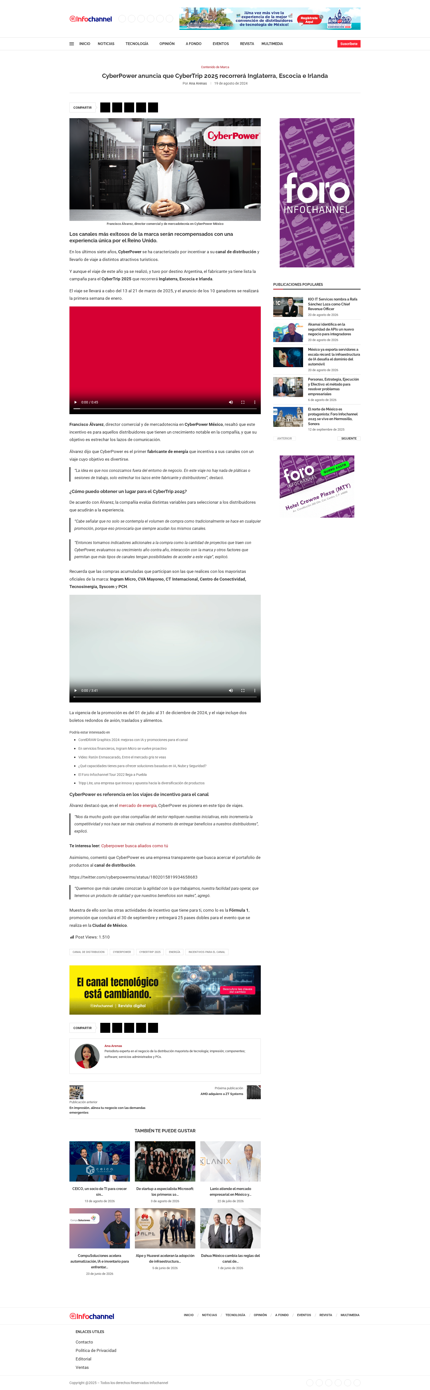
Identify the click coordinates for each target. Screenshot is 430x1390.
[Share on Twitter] (117, 107)
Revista (247, 44)
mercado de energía (138, 805)
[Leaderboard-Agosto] (270, 9)
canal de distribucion (89, 952)
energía (174, 952)
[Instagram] (141, 18)
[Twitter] (131, 18)
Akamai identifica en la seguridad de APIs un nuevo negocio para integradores (331, 329)
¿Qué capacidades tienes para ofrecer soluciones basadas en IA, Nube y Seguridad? (142, 766)
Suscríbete (349, 44)
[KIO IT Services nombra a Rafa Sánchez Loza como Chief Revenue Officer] (288, 307)
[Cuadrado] (317, 457)
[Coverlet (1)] (317, 120)
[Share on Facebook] (105, 107)
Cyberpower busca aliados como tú (134, 845)
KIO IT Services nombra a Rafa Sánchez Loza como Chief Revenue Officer (332, 304)
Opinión (167, 44)
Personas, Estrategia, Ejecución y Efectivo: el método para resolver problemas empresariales (333, 386)
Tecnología (137, 44)
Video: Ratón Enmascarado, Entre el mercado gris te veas (122, 757)
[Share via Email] (153, 107)
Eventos (221, 44)
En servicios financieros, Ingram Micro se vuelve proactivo (122, 748)
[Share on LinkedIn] (129, 107)
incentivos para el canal (207, 952)
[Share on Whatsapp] (141, 107)
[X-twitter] (319, 1382)
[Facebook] (122, 18)
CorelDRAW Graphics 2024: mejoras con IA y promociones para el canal (133, 740)
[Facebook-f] (309, 1382)
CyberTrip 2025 (150, 952)
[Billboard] (165, 967)
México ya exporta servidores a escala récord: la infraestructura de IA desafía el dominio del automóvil (334, 357)
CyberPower (122, 952)
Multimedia (272, 44)
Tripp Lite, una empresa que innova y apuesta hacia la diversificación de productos (141, 783)
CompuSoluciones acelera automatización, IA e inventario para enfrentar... (99, 1261)
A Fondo (194, 44)
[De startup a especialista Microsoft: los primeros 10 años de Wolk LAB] (165, 1161)
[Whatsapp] (169, 18)
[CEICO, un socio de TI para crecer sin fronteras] (99, 1161)
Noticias (106, 44)
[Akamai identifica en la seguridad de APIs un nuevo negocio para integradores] (288, 332)
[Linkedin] (150, 18)
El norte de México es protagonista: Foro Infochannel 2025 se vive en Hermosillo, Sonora (333, 416)
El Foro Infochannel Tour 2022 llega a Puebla (112, 775)
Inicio (84, 44)
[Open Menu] (71, 44)
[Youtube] (160, 18)
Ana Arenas (198, 83)
